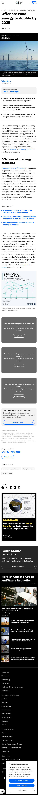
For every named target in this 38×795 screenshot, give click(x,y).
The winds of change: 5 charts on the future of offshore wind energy (17, 211)
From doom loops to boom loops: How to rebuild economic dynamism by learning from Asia (23, 640)
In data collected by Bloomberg (13, 168)
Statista (5, 38)
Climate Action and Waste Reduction (18, 10)
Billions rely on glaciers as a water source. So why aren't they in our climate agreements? (21, 650)
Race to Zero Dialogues (11, 91)
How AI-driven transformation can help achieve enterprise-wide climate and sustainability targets (23, 659)
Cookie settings (21, 790)
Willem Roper (6, 81)
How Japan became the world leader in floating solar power (18, 224)
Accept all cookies (21, 785)
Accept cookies (19, 335)
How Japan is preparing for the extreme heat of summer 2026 (17, 609)
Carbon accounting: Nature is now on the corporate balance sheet (22, 621)
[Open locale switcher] (2, 791)
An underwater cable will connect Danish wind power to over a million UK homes (19, 217)
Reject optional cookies (21, 780)
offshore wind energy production (22, 149)
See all (33, 583)
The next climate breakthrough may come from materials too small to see (22, 630)
